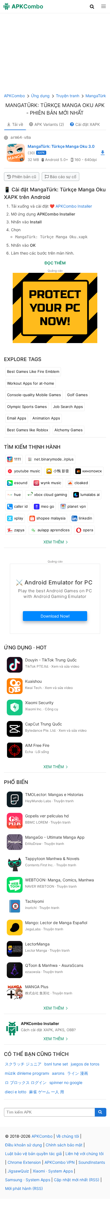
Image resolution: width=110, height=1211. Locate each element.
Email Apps (16, 418)
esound (20, 482)
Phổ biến (16, 782)
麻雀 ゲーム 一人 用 (46, 1091)
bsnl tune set (56, 1064)
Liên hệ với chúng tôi (84, 1153)
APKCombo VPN (60, 1162)
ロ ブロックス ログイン (26, 1082)
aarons (58, 1073)
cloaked (81, 482)
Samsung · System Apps (27, 1179)
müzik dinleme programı (27, 1073)
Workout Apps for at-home (30, 383)
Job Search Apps (68, 406)
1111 (17, 459)
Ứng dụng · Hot (25, 647)
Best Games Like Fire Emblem (33, 371)
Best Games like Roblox (27, 430)
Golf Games (77, 395)
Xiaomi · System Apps (53, 1171)
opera (88, 530)
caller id (21, 506)
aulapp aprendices (54, 530)
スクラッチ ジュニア (23, 1064)
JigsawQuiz (18, 1171)
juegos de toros (85, 1064)
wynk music (51, 482)
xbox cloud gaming (50, 494)
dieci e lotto (15, 1091)
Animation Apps (46, 418)
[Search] (100, 1112)
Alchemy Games (68, 430)
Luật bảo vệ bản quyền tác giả (33, 1153)
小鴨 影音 (61, 471)
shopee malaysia (50, 518)
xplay (18, 518)
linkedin (85, 518)
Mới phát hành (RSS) (24, 1188)
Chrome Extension (24, 1162)
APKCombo (14, 95)
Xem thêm (53, 541)
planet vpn (76, 506)
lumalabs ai (90, 494)
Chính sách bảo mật (64, 1144)
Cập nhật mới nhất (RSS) (76, 1179)
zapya (19, 530)
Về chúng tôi (67, 1136)
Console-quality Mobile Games (34, 395)
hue (17, 494)
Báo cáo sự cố (63, 176)
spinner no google (65, 1082)
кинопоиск (92, 471)
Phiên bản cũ (24, 176)
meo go (47, 506)
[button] (92, 6)
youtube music (27, 471)
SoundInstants (91, 1162)
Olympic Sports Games (27, 406)
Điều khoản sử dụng (23, 1144)
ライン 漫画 (77, 1073)
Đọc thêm (55, 262)
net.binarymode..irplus (54, 459)
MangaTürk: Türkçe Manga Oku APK (55, 105)
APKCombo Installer (74, 206)
